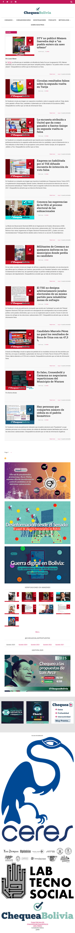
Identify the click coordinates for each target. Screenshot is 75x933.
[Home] (37, 11)
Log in (59, 74)
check (48, 51)
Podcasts (52, 20)
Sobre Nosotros (37, 25)
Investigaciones (39, 20)
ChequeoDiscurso (23, 20)
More (37, 632)
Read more (53, 75)
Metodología (64, 20)
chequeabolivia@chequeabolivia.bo (37, 924)
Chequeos (9, 20)
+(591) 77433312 (37, 926)
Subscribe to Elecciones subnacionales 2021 (5, 458)
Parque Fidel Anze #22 (37, 922)
